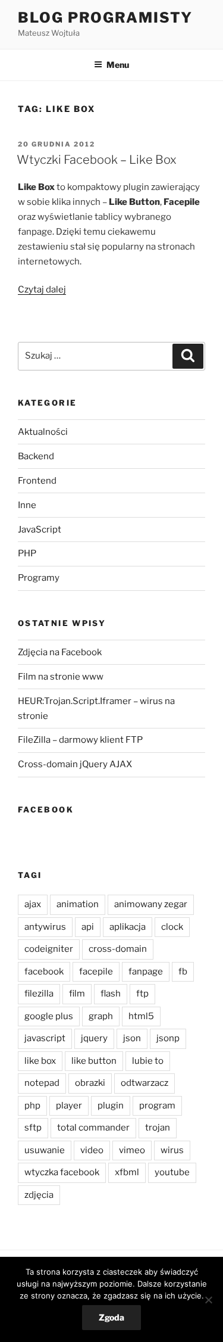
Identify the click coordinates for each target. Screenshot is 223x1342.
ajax (32, 904)
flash (110, 993)
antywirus (45, 926)
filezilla (39, 993)
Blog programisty (105, 17)
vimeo (132, 1150)
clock (172, 926)
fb (182, 971)
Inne (27, 505)
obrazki (90, 1083)
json (132, 1038)
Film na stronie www (60, 676)
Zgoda (111, 1317)
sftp (33, 1127)
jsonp (168, 1038)
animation (77, 904)
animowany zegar (150, 904)
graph (101, 1016)
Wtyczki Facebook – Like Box (97, 159)
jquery (94, 1038)
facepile (96, 971)
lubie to (148, 1060)
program (157, 1105)
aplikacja (127, 926)
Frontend (37, 480)
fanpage (145, 971)
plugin (111, 1105)
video (91, 1150)
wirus (172, 1150)
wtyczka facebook (61, 1172)
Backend (36, 456)
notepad (41, 1083)
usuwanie (44, 1150)
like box (40, 1060)
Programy (38, 577)
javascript (44, 1038)
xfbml (127, 1172)
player (69, 1105)
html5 (141, 1016)
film (77, 993)
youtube (172, 1172)
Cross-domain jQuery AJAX (75, 764)
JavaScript (39, 529)
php (32, 1105)
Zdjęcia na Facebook (60, 652)
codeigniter (48, 949)
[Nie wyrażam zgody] (208, 1300)
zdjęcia (39, 1195)
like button (94, 1060)
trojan (157, 1127)
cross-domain (118, 949)
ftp (142, 993)
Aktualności (43, 431)
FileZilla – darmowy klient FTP (80, 739)
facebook (44, 971)
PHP (27, 553)
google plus (48, 1016)
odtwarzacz (144, 1083)
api (87, 926)
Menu (117, 65)
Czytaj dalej (42, 289)
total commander (93, 1127)
